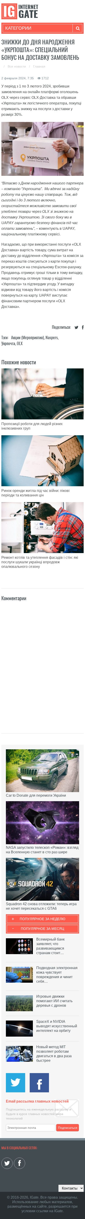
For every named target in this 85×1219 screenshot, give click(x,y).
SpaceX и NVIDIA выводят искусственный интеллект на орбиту (56, 1026)
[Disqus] (42, 662)
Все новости (17, 66)
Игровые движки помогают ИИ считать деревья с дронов (54, 1000)
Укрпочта (8, 343)
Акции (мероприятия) (27, 337)
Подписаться (67, 1128)
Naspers (52, 337)
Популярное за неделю (42, 919)
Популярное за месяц (42, 929)
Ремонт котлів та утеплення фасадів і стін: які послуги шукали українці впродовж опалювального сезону (39, 562)
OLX (20, 343)
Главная (39, 66)
